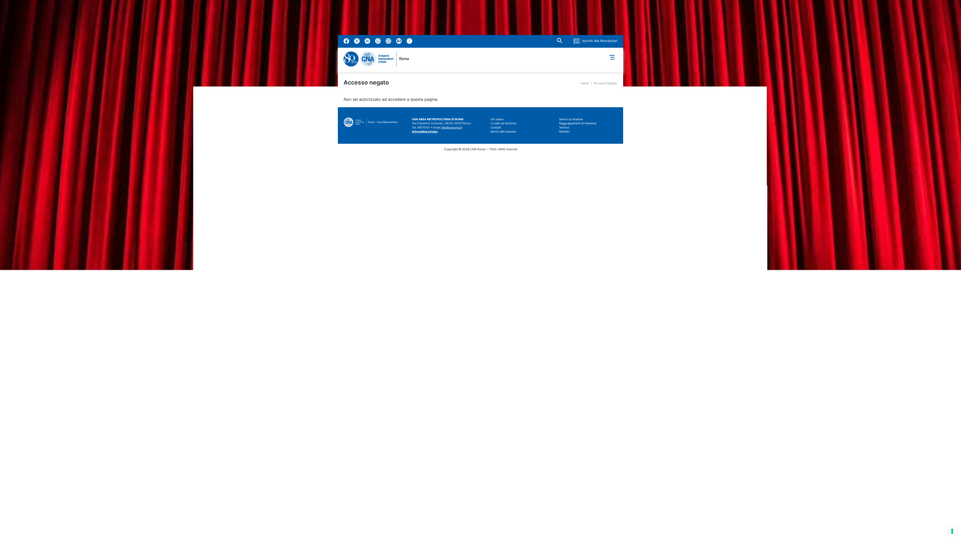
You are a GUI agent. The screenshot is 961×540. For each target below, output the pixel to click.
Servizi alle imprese (503, 131)
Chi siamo (497, 119)
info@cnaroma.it (451, 127)
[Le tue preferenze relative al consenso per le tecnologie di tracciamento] (952, 531)
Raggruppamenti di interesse (577, 123)
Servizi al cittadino (571, 119)
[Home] (378, 59)
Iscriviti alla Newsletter (600, 41)
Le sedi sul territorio (504, 123)
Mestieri (564, 131)
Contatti (496, 127)
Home (585, 83)
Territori (564, 127)
